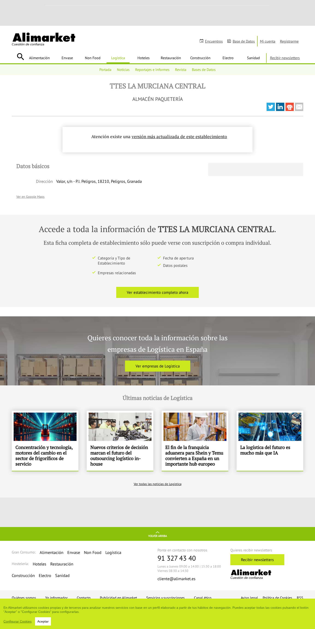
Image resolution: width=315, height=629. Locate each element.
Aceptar (43, 621)
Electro (228, 57)
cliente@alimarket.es (177, 578)
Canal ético (202, 597)
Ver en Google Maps (30, 197)
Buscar (20, 56)
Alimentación (39, 57)
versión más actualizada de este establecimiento (179, 136)
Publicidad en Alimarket (118, 597)
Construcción (200, 57)
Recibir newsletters (285, 57)
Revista (180, 69)
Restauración (171, 57)
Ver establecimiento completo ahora (157, 292)
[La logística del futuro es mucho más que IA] (270, 441)
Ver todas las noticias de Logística (157, 484)
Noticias (123, 69)
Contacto (84, 597)
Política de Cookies (277, 597)
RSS (300, 597)
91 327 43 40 (177, 557)
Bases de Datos (204, 69)
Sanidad (253, 57)
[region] (157, 614)
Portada (105, 69)
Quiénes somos (24, 597)
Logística (118, 57)
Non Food (93, 57)
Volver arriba (157, 536)
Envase (67, 57)
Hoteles (143, 57)
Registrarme (289, 41)
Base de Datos (244, 41)
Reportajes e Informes (152, 69)
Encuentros (214, 41)
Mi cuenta (267, 41)
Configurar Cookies (17, 621)
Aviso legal (249, 597)
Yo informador (56, 597)
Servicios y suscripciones (165, 597)
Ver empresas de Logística (158, 366)
